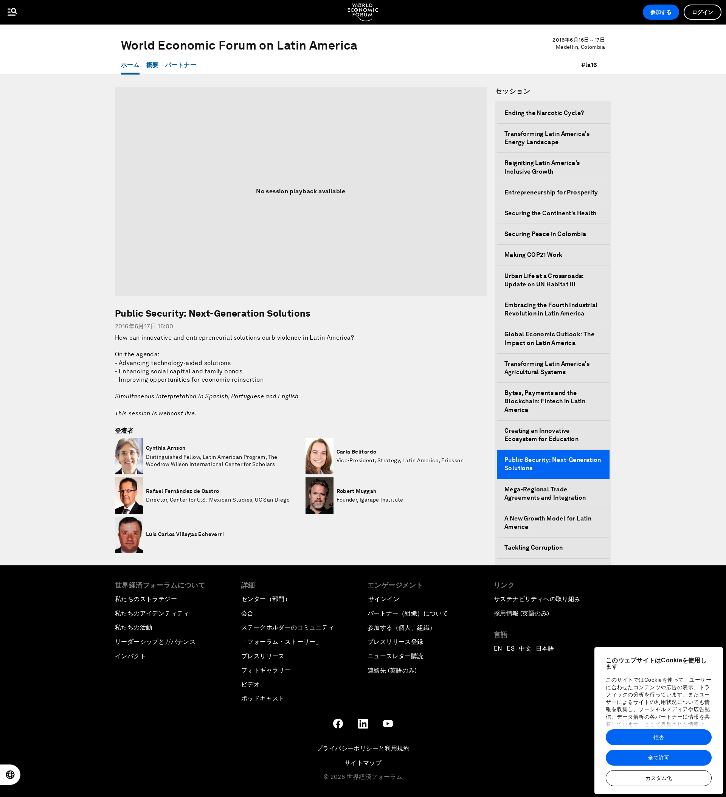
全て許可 (658, 758)
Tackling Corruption (533, 547)
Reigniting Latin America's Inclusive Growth (542, 167)
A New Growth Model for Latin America (547, 522)
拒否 (658, 737)
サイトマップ (363, 762)
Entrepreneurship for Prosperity (551, 192)
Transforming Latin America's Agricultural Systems (546, 368)
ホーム (130, 64)
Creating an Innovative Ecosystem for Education (541, 435)
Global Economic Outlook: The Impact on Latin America (549, 338)
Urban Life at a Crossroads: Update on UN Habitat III (544, 280)
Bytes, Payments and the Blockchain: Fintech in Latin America (544, 401)
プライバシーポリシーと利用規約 (363, 748)
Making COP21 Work (533, 254)
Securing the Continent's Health (550, 213)
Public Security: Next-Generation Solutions (552, 464)
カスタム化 (658, 778)
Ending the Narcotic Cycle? (544, 113)
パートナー (180, 64)
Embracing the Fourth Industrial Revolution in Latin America (550, 309)
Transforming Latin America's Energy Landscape (546, 138)
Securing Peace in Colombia (545, 234)
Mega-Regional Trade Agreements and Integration (545, 493)
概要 (152, 64)
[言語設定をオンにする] (10, 775)
